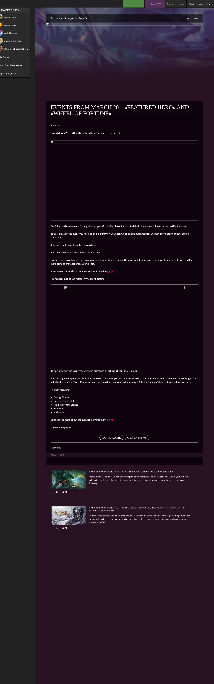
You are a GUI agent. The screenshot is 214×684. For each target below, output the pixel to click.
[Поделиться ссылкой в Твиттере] (93, 447)
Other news (137, 437)
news (61, 454)
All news (56, 18)
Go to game (111, 437)
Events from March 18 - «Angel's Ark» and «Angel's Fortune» (131, 471)
